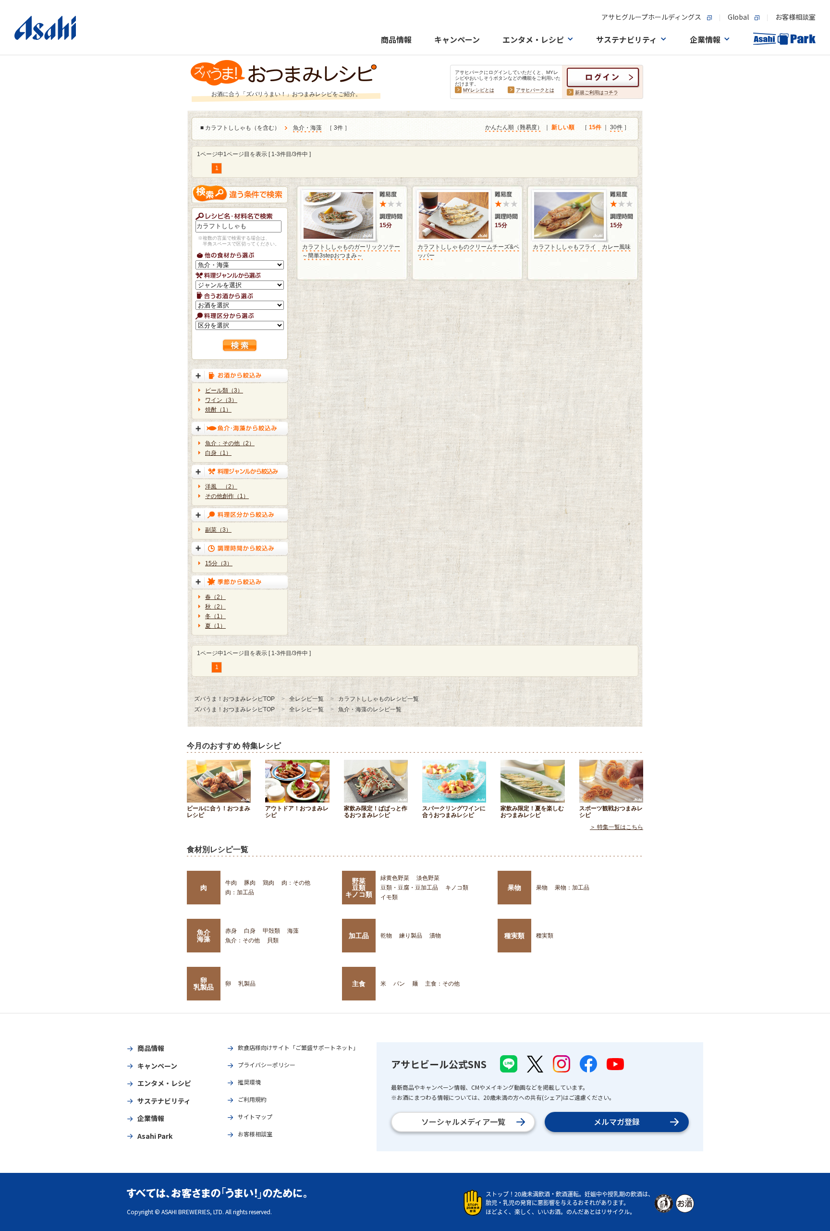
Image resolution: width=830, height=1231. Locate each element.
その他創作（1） (227, 496)
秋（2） (215, 606)
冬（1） (215, 616)
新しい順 (562, 127)
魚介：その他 (242, 940)
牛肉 (231, 882)
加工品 (359, 935)
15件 (595, 127)
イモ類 (389, 897)
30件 (616, 127)
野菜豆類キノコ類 (358, 888)
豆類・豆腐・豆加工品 (409, 887)
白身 (250, 930)
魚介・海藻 (307, 127)
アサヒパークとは (535, 90)
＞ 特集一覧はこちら (616, 827)
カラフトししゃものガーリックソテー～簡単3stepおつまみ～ (351, 251)
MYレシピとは (478, 90)
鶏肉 (268, 882)
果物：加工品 (572, 887)
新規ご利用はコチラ (596, 92)
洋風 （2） (221, 486)
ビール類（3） (224, 390)
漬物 (435, 935)
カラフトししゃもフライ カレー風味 (582, 247)
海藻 (293, 930)
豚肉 (250, 882)
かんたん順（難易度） (514, 127)
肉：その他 (295, 882)
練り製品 (410, 935)
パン (399, 983)
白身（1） (218, 453)
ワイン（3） (221, 400)
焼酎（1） (218, 409)
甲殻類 (271, 930)
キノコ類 (456, 887)
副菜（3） (218, 529)
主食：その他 (442, 983)
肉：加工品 (239, 892)
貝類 (273, 940)
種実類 (514, 935)
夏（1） (215, 625)
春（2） (215, 597)
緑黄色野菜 (394, 878)
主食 (359, 983)
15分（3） (218, 563)
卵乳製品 (204, 983)
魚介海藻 (203, 935)
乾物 (386, 935)
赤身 (231, 930)
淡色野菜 (427, 878)
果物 (514, 887)
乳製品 (247, 983)
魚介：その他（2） (230, 443)
